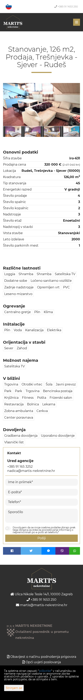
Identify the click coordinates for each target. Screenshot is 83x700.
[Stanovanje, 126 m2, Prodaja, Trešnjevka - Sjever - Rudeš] (41, 104)
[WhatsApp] (74, 551)
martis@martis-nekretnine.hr (43, 605)
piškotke (45, 671)
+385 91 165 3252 (20, 466)
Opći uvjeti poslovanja (43, 662)
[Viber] (62, 551)
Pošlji (41, 538)
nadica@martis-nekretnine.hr (31, 471)
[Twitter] (31, 551)
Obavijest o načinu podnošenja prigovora (43, 657)
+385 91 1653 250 (67, 6)
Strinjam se (14, 688)
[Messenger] (48, 551)
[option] (12, 131)
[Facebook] (12, 551)
